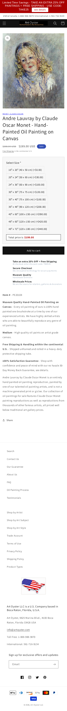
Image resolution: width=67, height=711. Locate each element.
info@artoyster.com (18, 629)
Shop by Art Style (16, 527)
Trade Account (15, 535)
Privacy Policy (14, 551)
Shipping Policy (15, 559)
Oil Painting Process (18, 489)
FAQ (9, 482)
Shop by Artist (15, 512)
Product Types (15, 566)
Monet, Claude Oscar (13, 114)
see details (40, 9)
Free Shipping (8, 151)
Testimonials (14, 497)
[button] (4, 23)
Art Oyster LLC (37, 705)
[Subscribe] (54, 664)
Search (10, 451)
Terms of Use (14, 543)
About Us (12, 474)
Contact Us (13, 459)
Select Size (13, 163)
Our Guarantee (15, 466)
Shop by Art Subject (18, 520)
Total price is (21, 237)
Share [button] (10, 420)
